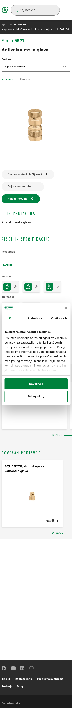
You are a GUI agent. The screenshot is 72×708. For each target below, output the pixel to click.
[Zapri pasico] (66, 308)
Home (12, 24)
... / (56, 29)
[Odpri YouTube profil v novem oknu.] (13, 668)
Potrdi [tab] (13, 318)
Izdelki (22, 24)
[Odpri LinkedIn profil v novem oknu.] (22, 668)
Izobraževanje (24, 678)
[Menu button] (67, 10)
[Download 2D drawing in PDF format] (56, 287)
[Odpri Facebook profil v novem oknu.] (4, 668)
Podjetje (7, 686)
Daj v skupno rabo (20, 186)
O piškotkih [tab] (59, 318)
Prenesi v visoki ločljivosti (25, 174)
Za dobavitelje (11, 703)
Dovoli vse (36, 383)
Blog (20, 686)
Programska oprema (50, 678)
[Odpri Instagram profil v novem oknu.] (31, 668)
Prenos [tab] (25, 79)
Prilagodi (34, 396)
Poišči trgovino (18, 198)
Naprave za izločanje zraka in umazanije (26, 29)
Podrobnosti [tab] (35, 318)
